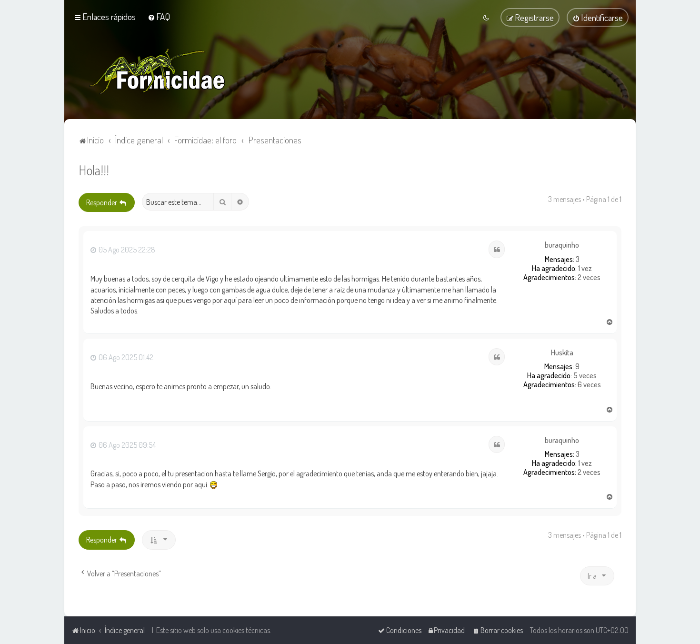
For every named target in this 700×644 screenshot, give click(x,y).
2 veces (589, 277)
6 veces (589, 384)
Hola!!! (94, 170)
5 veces (585, 375)
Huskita (562, 352)
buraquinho (562, 245)
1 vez (585, 268)
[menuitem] (158, 16)
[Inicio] (157, 71)
